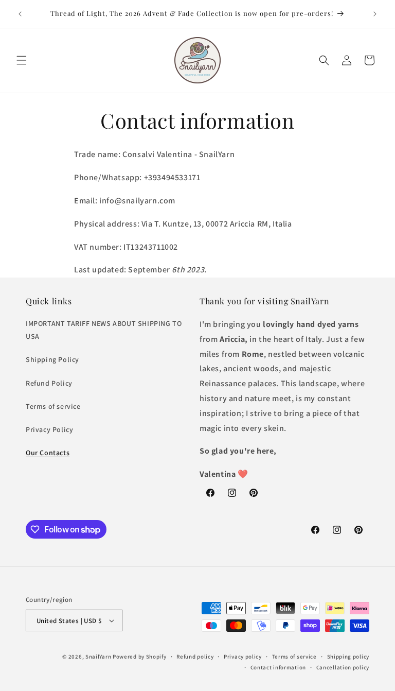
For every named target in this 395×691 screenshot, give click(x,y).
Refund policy (194, 656)
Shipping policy (348, 656)
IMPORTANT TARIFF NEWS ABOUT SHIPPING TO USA (104, 330)
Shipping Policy (52, 359)
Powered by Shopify (140, 656)
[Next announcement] (375, 14)
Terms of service (53, 406)
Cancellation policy (342, 667)
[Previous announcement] (20, 14)
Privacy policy (243, 656)
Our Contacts (47, 452)
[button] (21, 60)
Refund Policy (49, 383)
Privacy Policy (49, 429)
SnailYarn (98, 656)
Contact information (278, 667)
